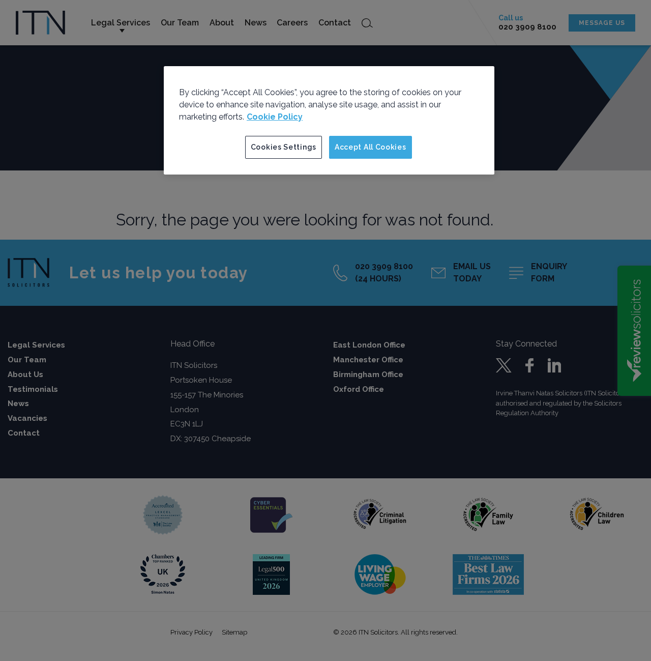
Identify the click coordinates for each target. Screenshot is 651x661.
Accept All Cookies (370, 147)
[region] (329, 120)
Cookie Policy (275, 117)
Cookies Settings (283, 147)
